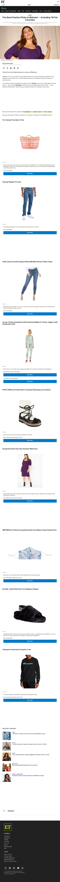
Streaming (35, 11)
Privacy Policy (8, 856)
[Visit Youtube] (18, 868)
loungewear (27, 112)
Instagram (7, 838)
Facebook (7, 836)
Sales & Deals (47, 11)
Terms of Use (7, 854)
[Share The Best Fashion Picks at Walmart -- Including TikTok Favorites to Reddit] (11, 68)
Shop (3, 8)
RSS (5, 848)
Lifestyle (28, 11)
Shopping (11, 811)
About (6, 845)
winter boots (37, 112)
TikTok (34, 83)
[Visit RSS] (22, 868)
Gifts (40, 11)
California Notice (8, 859)
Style (2, 11)
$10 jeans (18, 85)
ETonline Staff (8, 847)
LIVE (3, 5)
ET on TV (6, 843)
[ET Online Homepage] (3, 2)
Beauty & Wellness (11, 11)
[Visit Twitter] (9, 868)
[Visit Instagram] (14, 868)
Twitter (6, 840)
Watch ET (56, 5)
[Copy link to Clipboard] (18, 68)
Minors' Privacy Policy (10, 861)
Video (29, 5)
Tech (23, 11)
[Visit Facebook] (5, 868)
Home (18, 11)
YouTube (6, 841)
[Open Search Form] (58, 2)
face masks (48, 112)
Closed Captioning (9, 858)
